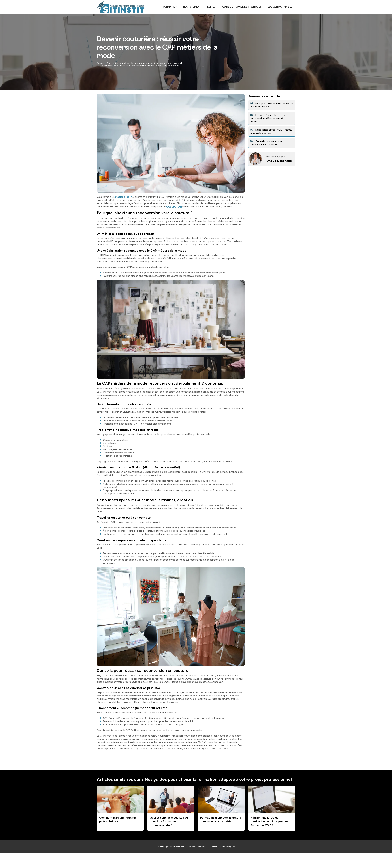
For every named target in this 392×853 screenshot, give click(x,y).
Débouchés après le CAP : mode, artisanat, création (271, 131)
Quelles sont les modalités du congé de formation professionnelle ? (169, 821)
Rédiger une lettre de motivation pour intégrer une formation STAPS (270, 821)
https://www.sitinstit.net (172, 846)
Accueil (100, 63)
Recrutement (192, 6)
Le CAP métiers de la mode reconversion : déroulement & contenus (267, 118)
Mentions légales (227, 846)
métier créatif (123, 196)
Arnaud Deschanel (279, 161)
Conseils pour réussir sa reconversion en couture (266, 143)
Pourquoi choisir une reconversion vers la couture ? (271, 105)
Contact (213, 846)
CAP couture (174, 206)
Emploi (211, 6)
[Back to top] (383, 844)
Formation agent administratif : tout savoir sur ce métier (220, 819)
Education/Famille (280, 6)
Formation (170, 6)
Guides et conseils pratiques (242, 6)
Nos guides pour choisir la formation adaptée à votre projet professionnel (144, 63)
